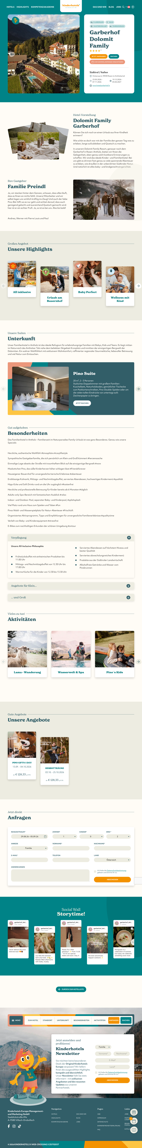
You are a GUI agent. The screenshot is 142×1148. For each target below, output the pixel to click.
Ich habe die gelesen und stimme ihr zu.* (112, 1073)
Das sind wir (81, 1114)
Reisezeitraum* (18, 832)
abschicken (112, 1080)
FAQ (98, 1129)
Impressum (101, 1118)
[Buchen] (134, 1130)
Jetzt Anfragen (99, 56)
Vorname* (57, 843)
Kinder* (83, 832)
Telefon (56, 855)
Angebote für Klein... (24, 585)
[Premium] (15, 20)
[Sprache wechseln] (128, 7)
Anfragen (113, 1020)
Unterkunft (63, 1020)
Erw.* (108, 832)
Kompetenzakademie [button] (42, 7)
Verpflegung (18, 537)
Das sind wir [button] (99, 7)
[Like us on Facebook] (9, 1125)
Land (96, 855)
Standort (47, 1020)
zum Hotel (33, 1020)
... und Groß (18, 597)
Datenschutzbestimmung (116, 870)
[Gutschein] (134, 1112)
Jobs (118, 7)
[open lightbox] (40, 389)
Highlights (55, 1118)
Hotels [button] (10, 7)
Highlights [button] (23, 7)
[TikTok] (19, 1125)
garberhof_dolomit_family (24, 922)
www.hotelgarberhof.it (101, 85)
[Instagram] (14, 1125)
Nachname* (99, 843)
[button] (12, 54)
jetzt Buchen (82, 403)
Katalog (128, 1129)
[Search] (123, 7)
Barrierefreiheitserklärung (108, 1126)
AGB (98, 1114)
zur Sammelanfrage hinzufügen (108, 62)
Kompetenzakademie (59, 1122)
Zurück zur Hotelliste (73, 989)
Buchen (113, 56)
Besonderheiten (81, 1020)
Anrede (14, 843)
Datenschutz (102, 1122)
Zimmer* (56, 832)
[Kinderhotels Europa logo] (71, 6)
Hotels (54, 1114)
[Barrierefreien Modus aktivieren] (132, 6)
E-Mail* (14, 855)
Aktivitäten (99, 1020)
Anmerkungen (18, 867)
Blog (111, 7)
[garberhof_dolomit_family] (11, 923)
